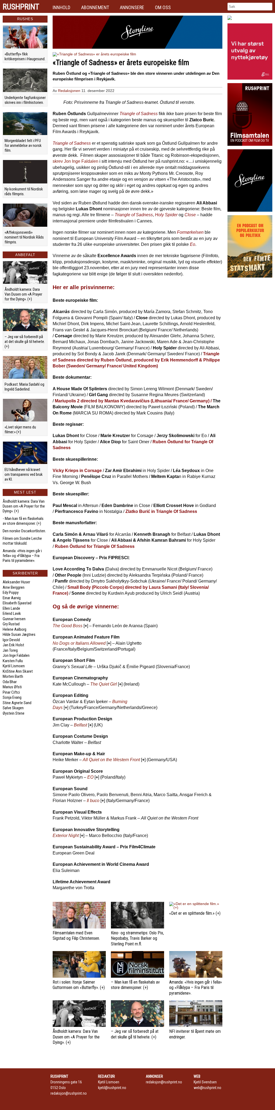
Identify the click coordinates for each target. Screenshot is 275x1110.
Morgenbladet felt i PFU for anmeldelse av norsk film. (23, 145)
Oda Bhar (10, 681)
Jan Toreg (10, 650)
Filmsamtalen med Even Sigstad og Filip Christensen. (76, 935)
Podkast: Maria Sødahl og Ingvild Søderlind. (24, 387)
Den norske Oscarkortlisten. (24, 531)
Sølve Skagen (13, 707)
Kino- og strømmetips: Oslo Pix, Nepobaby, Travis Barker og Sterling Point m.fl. (137, 938)
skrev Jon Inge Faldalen (75, 161)
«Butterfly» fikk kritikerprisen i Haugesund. (25, 56)
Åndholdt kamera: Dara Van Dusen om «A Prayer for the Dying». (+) (23, 294)
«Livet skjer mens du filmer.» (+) (20, 429)
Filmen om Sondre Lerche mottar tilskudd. (22, 541)
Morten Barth (13, 676)
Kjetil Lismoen (14, 666)
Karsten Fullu (13, 660)
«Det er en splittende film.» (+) (194, 913)
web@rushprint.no (207, 1088)
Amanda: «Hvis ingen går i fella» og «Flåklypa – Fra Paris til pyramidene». (22, 555)
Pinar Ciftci (11, 692)
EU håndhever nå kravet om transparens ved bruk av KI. (24, 474)
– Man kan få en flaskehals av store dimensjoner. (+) (135, 985)
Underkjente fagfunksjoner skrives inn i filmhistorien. (25, 100)
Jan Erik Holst (13, 645)
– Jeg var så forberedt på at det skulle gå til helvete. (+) (25, 341)
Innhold (61, 7)
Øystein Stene (13, 713)
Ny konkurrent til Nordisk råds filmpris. (24, 191)
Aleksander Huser (16, 582)
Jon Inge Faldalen (16, 655)
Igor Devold (11, 639)
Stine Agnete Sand (17, 702)
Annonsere (132, 7)
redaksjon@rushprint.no (68, 1093)
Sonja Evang (12, 697)
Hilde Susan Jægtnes (19, 634)
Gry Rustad (11, 624)
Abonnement (95, 7)
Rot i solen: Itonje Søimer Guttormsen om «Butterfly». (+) (79, 985)
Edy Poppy (11, 592)
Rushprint (21, 7)
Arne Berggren (13, 587)
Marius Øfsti (12, 687)
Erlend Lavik (12, 613)
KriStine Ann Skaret (18, 671)
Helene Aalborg (14, 629)
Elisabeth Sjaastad (17, 603)
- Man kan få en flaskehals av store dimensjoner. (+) (23, 521)
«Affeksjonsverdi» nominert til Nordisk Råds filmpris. (24, 237)
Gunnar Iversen (14, 618)
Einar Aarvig (12, 597)
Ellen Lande (11, 608)
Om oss (163, 7)
